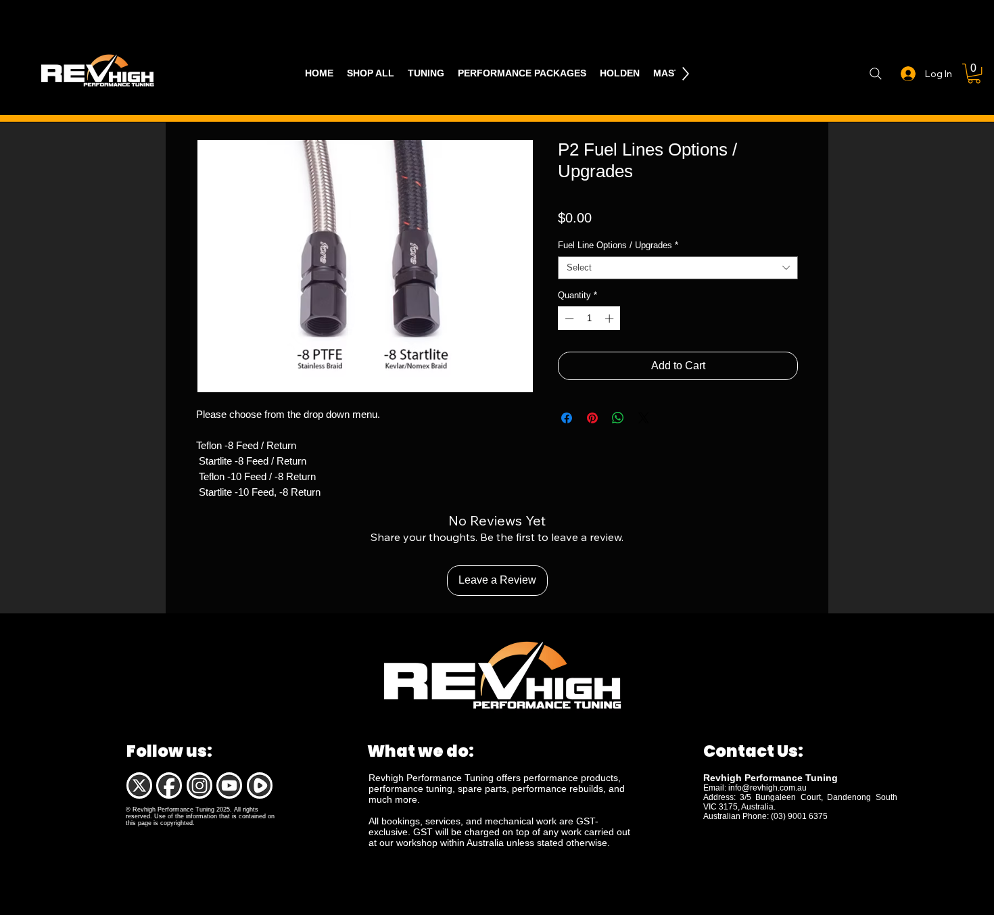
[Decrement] (568, 318)
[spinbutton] (589, 318)
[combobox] (678, 267)
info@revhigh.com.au (767, 788)
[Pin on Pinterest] (592, 418)
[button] (974, 73)
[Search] (875, 73)
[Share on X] (644, 418)
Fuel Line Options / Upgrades (618, 245)
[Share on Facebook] (567, 418)
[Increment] (610, 318)
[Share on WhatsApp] (618, 418)
